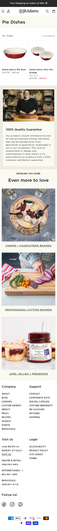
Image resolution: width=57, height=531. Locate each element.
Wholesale (9, 429)
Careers (7, 402)
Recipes (6, 417)
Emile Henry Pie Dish (14, 69)
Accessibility (37, 447)
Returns (34, 414)
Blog (5, 398)
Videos (6, 425)
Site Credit (36, 455)
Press (5, 414)
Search (6, 421)
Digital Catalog (39, 402)
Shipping (34, 417)
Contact (34, 394)
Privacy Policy (38, 451)
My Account (37, 410)
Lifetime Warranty (41, 406)
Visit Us (6, 455)
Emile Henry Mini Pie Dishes (41, 72)
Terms (33, 458)
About (6, 394)
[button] (47, 11)
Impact (6, 410)
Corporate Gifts (39, 398)
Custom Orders (11, 406)
